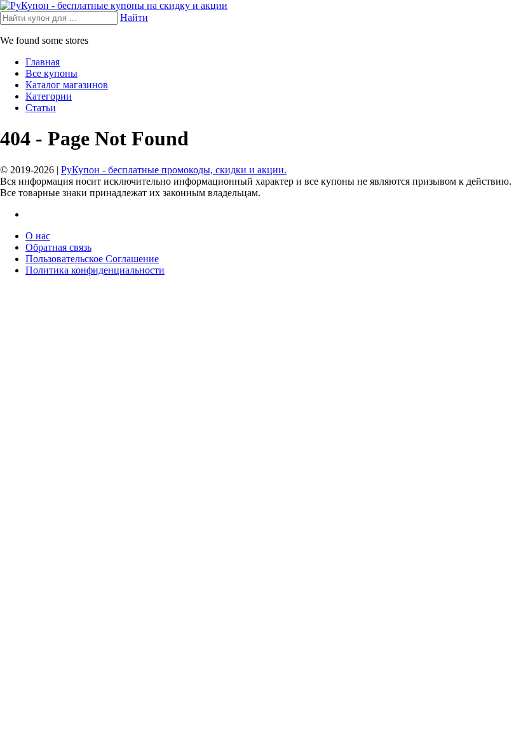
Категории (48, 96)
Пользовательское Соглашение (92, 258)
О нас (37, 235)
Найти (134, 17)
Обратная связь (58, 247)
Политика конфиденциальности (95, 270)
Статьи (40, 107)
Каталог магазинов (66, 84)
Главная (42, 61)
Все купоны (51, 73)
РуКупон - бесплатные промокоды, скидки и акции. (174, 169)
